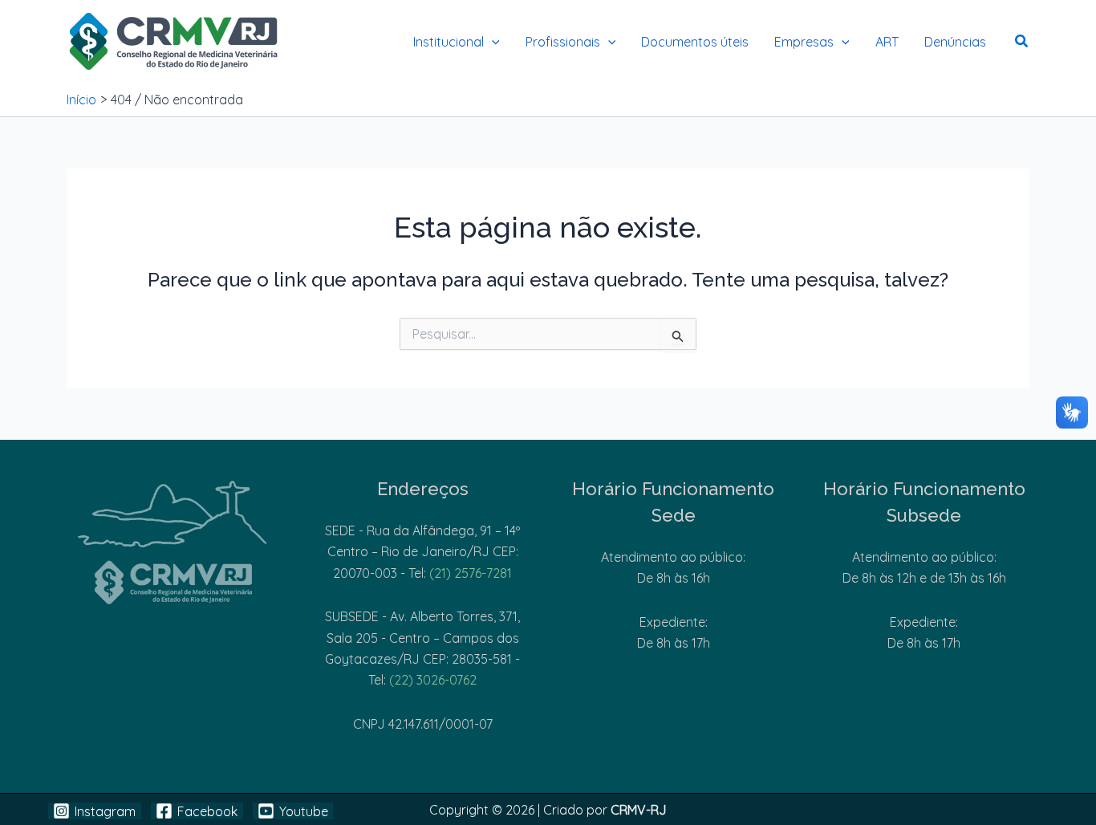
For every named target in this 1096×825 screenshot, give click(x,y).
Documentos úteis (695, 42)
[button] (492, 42)
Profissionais (563, 42)
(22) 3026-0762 (433, 680)
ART (887, 42)
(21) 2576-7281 (470, 573)
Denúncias (955, 42)
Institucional (448, 42)
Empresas (804, 42)
